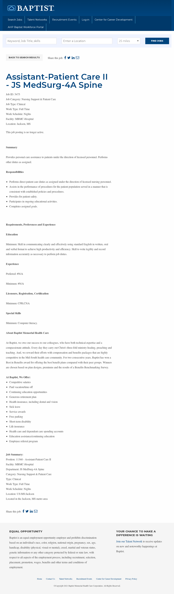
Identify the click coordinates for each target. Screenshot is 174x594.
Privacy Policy (131, 578)
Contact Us (50, 578)
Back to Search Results (24, 57)
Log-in (85, 19)
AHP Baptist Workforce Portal (26, 27)
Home (39, 578)
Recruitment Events (64, 19)
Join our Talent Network (129, 541)
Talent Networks (37, 19)
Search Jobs (15, 19)
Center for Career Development (114, 19)
